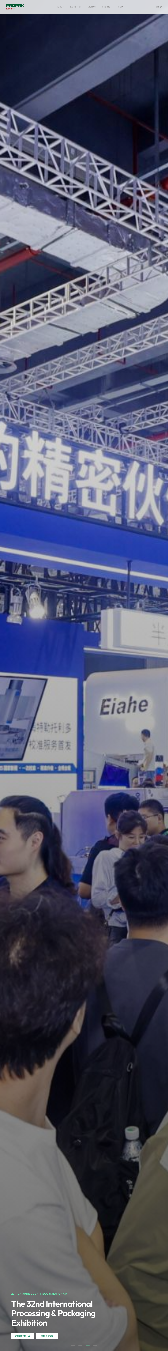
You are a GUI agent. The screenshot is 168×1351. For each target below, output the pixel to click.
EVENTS (106, 7)
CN (157, 7)
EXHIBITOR (76, 7)
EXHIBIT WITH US (22, 1336)
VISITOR (92, 7)
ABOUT (60, 7)
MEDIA (120, 7)
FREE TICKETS (47, 1336)
